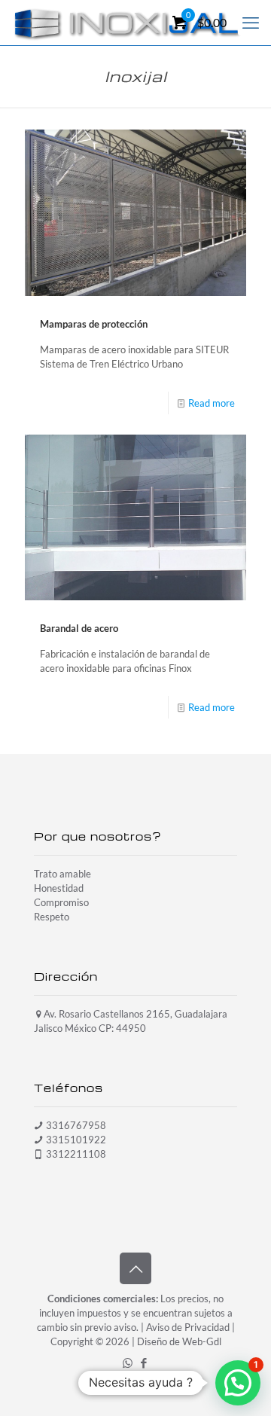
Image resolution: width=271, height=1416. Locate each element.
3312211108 (76, 1154)
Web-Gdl (201, 1341)
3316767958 (76, 1125)
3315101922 (76, 1140)
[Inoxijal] (127, 22)
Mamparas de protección (94, 324)
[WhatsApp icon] (127, 1362)
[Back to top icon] (135, 1268)
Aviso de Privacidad (188, 1327)
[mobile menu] (250, 22)
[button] (237, 1382)
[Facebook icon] (143, 1362)
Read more (211, 403)
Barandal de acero (79, 628)
